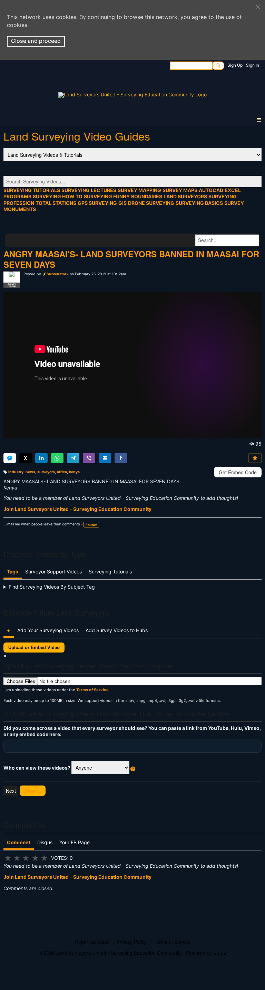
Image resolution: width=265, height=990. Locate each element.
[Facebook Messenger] (9, 458)
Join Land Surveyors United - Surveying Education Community (77, 509)
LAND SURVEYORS (185, 196)
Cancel (32, 790)
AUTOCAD (211, 190)
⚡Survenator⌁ (55, 274)
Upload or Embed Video (34, 647)
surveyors (46, 472)
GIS (122, 203)
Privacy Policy (132, 941)
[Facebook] (121, 458)
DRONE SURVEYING (151, 203)
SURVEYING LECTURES (88, 190)
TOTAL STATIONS (56, 203)
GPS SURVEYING (97, 203)
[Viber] (89, 458)
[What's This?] (132, 768)
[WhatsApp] (57, 458)
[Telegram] (73, 458)
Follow (91, 525)
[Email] (105, 458)
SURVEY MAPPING (139, 190)
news (30, 472)
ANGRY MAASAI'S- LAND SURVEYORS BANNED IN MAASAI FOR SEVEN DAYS (131, 259)
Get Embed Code (238, 472)
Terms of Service (92, 689)
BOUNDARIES (146, 196)
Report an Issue (92, 941)
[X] (25, 458)
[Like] (255, 458)
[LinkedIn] (41, 458)
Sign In (252, 65)
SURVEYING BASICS (199, 203)
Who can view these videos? (102, 769)
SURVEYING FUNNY (107, 196)
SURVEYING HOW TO (57, 196)
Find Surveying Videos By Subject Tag (52, 587)
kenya (74, 472)
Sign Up (235, 65)
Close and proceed (36, 40)
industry (15, 472)
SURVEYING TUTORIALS (31, 190)
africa (62, 472)
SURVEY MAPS (180, 190)
